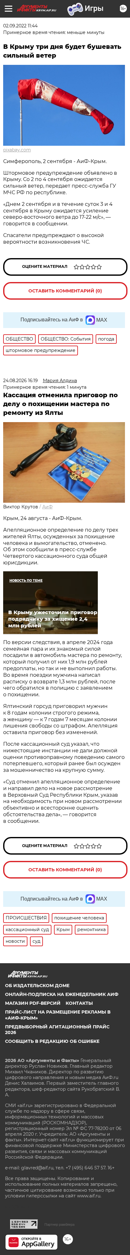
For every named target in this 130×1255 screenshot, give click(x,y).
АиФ (47, 507)
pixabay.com (17, 150)
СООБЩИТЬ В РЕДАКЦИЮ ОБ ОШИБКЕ (52, 1041)
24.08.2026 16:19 (20, 380)
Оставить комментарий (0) (65, 291)
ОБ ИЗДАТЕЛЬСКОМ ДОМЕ (37, 985)
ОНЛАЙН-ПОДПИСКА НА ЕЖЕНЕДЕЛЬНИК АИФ (61, 994)
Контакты (79, 1003)
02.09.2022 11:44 (20, 26)
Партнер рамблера (59, 1224)
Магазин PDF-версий (33, 1003)
